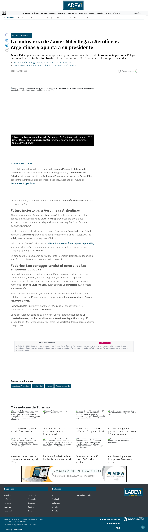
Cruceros (92, 13)
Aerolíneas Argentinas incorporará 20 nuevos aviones (120, 459)
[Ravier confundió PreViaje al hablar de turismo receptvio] (57, 446)
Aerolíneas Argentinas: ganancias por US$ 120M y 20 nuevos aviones (122, 431)
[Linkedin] (7, 45)
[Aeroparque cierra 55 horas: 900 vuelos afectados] (90, 446)
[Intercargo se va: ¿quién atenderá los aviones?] (25, 418)
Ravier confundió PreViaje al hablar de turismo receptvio (57, 458)
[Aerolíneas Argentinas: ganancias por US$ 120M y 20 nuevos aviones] (122, 418)
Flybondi (33, 18)
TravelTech (62, 13)
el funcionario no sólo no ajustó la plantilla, (71, 243)
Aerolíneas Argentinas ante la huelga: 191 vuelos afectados (45, 65)
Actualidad (26, 13)
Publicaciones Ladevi (84, 495)
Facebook (55, 499)
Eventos (99, 18)
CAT (66, 18)
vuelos (49, 386)
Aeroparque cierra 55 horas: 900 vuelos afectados (87, 459)
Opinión (100, 13)
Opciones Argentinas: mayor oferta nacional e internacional (55, 431)
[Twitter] (7, 40)
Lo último (35, 13)
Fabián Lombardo (63, 386)
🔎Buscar (116, 13)
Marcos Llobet (23, 163)
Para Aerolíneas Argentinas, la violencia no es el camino (43, 62)
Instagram (56, 503)
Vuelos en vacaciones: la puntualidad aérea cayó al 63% (24, 459)
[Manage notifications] (143, 527)
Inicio (15, 35)
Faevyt (42, 18)
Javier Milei (38, 386)
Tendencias (82, 13)
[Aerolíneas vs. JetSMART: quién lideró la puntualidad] (90, 418)
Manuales (44, 13)
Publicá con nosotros (109, 518)
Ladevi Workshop (88, 18)
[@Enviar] (7, 50)
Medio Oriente (22, 18)
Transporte (72, 13)
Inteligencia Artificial (54, 18)
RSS (118, 528)
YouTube (55, 511)
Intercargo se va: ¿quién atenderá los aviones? (23, 430)
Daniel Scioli (74, 18)
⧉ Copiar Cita (105, 343)
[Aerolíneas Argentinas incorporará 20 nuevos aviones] (122, 446)
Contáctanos (113, 523)
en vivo (107, 18)
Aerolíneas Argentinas (23, 183)
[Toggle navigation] (8, 13)
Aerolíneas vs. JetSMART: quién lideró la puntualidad (90, 430)
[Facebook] (7, 35)
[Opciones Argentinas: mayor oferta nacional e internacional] (57, 418)
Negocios (52, 13)
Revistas (108, 13)
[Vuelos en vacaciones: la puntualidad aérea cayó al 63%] (25, 446)
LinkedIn (55, 507)
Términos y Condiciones (13, 529)
